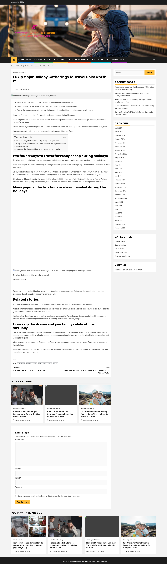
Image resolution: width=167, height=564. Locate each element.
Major (35, 363)
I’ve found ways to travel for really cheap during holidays (38, 141)
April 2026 (118, 128)
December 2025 (120, 143)
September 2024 (121, 198)
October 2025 (120, 150)
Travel (50, 363)
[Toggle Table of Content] (63, 137)
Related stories (22, 146)
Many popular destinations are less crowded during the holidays (41, 144)
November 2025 (120, 147)
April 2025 (118, 172)
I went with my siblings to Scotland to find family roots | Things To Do (87, 370)
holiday (28, 363)
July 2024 (118, 206)
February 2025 (120, 180)
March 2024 (119, 220)
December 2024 (120, 187)
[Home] (14, 59)
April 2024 (118, 217)
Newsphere (90, 561)
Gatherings (21, 363)
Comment (19, 440)
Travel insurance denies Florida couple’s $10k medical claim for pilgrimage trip (28, 545)
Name (18, 469)
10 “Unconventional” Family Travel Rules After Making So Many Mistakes (94, 414)
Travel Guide (59, 60)
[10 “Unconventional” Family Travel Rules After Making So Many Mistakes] (95, 395)
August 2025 (119, 158)
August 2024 (119, 202)
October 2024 (120, 195)
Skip (39, 363)
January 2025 (120, 184)
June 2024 (118, 209)
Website (18, 487)
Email (18, 478)
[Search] (154, 59)
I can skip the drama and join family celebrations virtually (38, 149)
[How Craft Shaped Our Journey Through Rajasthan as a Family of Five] (61, 395)
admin (27, 89)
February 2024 (120, 224)
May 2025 (118, 169)
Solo (44, 363)
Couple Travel (24, 60)
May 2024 (118, 213)
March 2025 (119, 176)
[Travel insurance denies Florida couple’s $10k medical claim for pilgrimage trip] (28, 526)
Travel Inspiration (99, 60)
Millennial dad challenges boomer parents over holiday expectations (26, 414)
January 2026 (120, 139)
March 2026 (119, 132)
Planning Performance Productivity (128, 270)
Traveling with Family (78, 60)
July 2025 (118, 161)
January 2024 (120, 228)
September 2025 (121, 154)
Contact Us (117, 60)
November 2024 (120, 191)
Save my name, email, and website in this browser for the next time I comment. (49, 496)
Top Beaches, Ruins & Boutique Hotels (29, 369)
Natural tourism (42, 60)
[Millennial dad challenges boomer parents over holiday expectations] (27, 395)
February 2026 (120, 135)
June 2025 (118, 165)
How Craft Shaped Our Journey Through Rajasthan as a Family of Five (60, 414)
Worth (55, 363)
